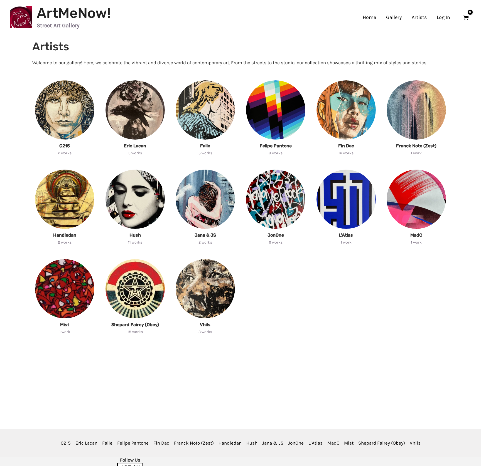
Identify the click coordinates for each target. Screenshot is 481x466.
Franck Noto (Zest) (416, 146)
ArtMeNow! (74, 13)
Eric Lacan (135, 146)
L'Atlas (346, 235)
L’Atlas (315, 443)
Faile (205, 146)
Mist (64, 324)
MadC (416, 235)
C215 (64, 146)
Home (369, 17)
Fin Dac (346, 146)
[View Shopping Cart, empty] (466, 17)
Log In (443, 17)
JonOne (276, 235)
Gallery (394, 17)
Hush (135, 235)
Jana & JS (205, 235)
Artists (419, 17)
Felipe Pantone (276, 146)
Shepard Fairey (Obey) (135, 324)
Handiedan (64, 235)
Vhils (205, 324)
